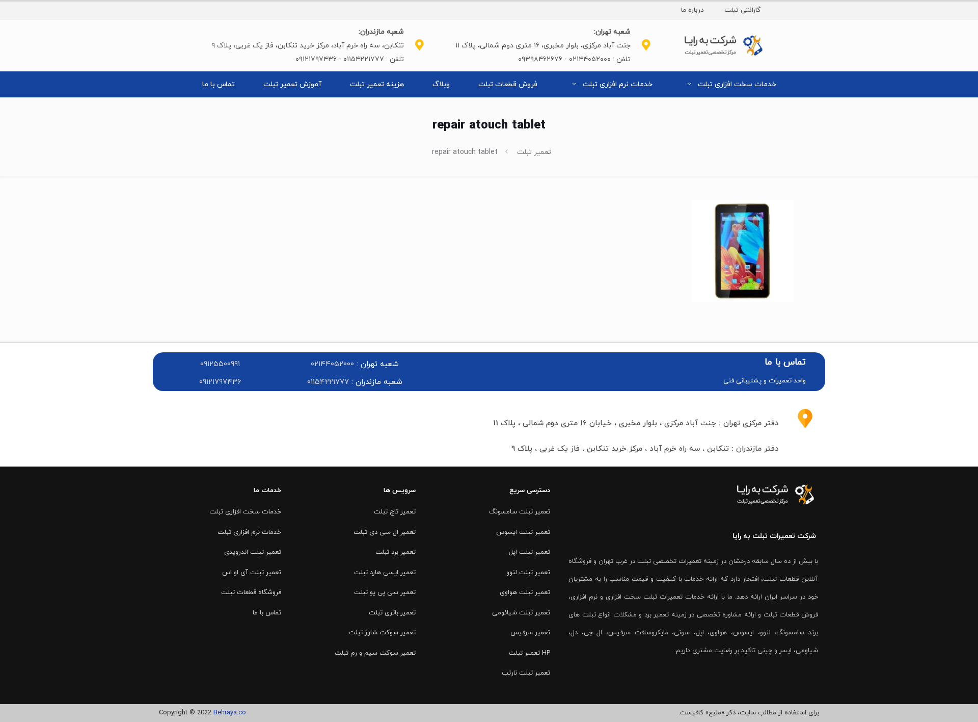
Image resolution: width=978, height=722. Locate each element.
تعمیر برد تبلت (395, 552)
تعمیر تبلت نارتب (526, 673)
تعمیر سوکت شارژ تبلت (382, 632)
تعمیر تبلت (534, 152)
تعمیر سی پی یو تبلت (385, 592)
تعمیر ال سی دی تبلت (385, 532)
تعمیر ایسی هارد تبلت (385, 572)
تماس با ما (267, 612)
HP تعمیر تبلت (529, 653)
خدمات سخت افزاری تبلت (245, 512)
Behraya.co (229, 712)
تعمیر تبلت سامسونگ (519, 512)
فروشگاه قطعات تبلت (251, 592)
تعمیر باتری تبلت (392, 612)
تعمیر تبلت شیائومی (521, 612)
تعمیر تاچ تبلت (395, 512)
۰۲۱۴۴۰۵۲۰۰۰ (332, 364)
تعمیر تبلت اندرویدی (252, 552)
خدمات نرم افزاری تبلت (249, 532)
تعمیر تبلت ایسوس (523, 532)
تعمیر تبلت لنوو (528, 572)
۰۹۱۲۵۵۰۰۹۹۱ (220, 364)
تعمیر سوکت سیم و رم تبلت (375, 653)
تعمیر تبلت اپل (529, 552)
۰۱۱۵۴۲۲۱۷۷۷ (328, 382)
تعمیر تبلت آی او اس (251, 572)
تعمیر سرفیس (530, 632)
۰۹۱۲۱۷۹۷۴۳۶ (220, 382)
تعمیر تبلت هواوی (525, 592)
